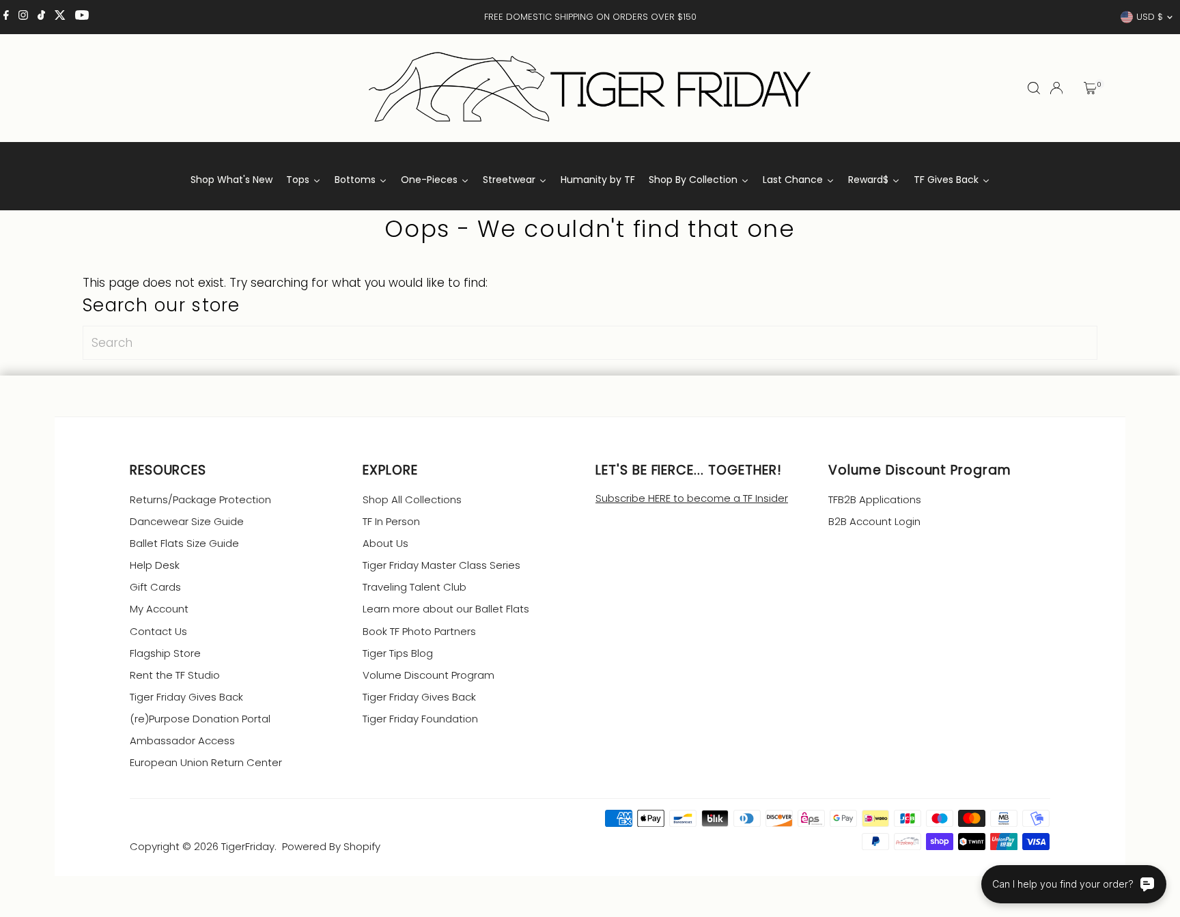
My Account (159, 609)
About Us (385, 543)
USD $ (1149, 16)
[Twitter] (60, 17)
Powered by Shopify (331, 846)
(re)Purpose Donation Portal (200, 718)
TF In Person (391, 521)
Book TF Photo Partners (419, 631)
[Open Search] (1034, 88)
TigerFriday (248, 846)
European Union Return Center (206, 762)
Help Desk (155, 565)
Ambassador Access (182, 740)
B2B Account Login (874, 521)
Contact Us (158, 631)
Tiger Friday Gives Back (186, 697)
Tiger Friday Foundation (420, 718)
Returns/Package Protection (200, 499)
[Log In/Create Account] (1056, 88)
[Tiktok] (41, 17)
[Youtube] (82, 17)
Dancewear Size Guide (187, 521)
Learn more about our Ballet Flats (446, 609)
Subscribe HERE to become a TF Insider (691, 498)
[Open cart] (1090, 88)
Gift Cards (155, 587)
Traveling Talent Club (414, 587)
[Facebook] (6, 17)
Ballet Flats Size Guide (184, 543)
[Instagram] (23, 17)
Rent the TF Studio (175, 675)
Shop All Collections (412, 499)
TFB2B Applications (874, 499)
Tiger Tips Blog (398, 653)
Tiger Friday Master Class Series (441, 565)
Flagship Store (165, 653)
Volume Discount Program (428, 675)
